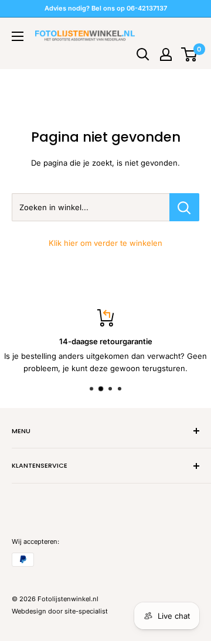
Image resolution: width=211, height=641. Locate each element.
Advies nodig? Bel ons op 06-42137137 (106, 8)
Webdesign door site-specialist (60, 611)
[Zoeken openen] (143, 54)
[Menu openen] (17, 36)
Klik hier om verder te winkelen (105, 243)
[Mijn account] (166, 54)
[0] (189, 54)
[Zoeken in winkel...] (184, 207)
